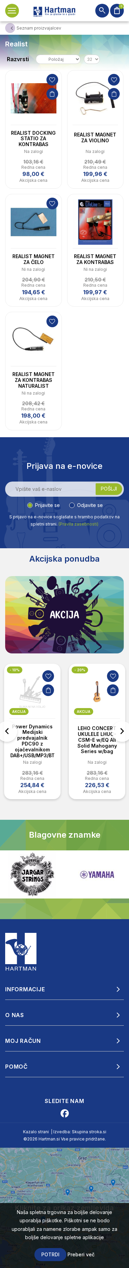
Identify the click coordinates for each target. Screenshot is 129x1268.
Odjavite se (90, 505)
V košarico (52, 94)
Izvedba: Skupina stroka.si (79, 1131)
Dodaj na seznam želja (52, 80)
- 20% (79, 670)
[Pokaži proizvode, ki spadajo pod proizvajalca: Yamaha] (97, 875)
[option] (32, 732)
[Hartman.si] (21, 951)
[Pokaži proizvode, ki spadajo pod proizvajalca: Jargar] (32, 874)
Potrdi (50, 1254)
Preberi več (81, 1254)
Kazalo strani (36, 1131)
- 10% (15, 670)
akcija (19, 711)
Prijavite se (47, 505)
